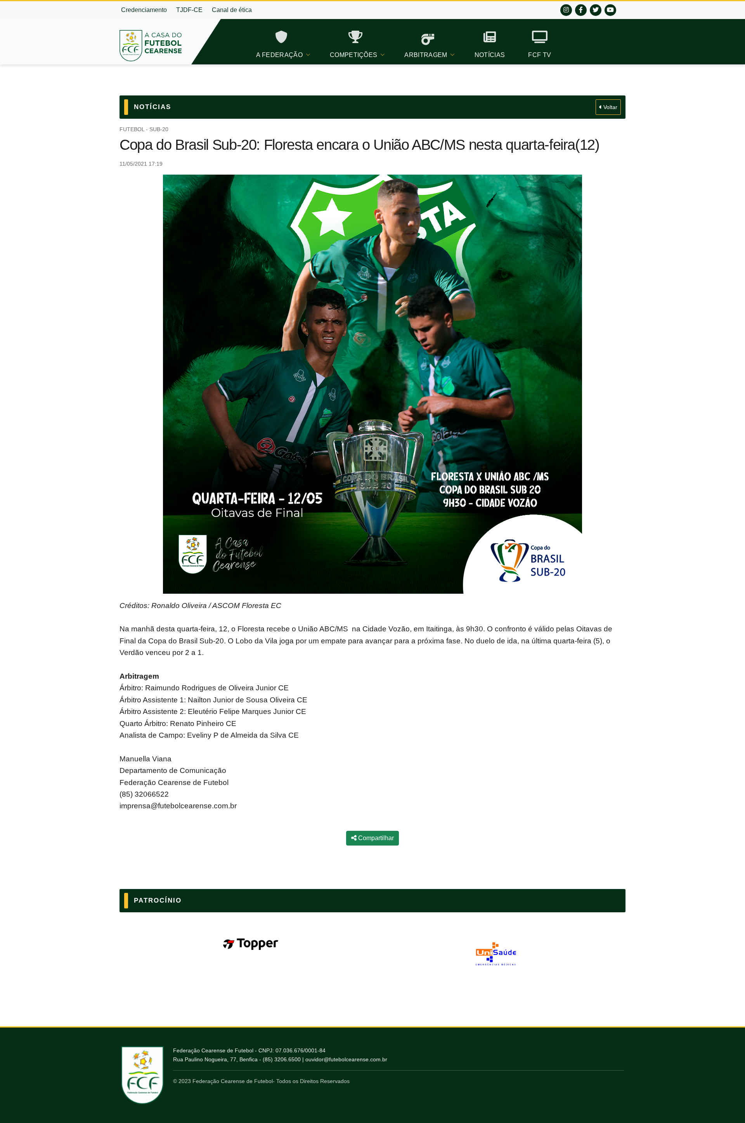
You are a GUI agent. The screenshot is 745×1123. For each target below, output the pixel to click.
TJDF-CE (189, 10)
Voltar (609, 107)
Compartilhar (375, 838)
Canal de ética (232, 10)
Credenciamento (144, 10)
